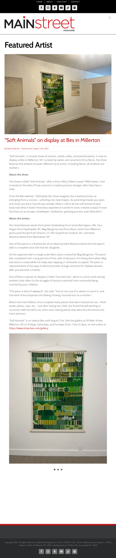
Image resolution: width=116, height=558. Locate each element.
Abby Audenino (13, 148)
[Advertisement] (58, 497)
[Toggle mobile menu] (109, 17)
